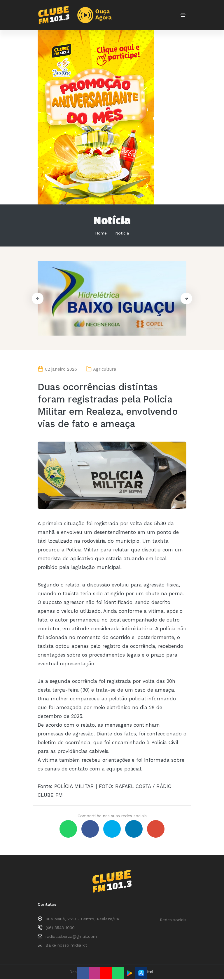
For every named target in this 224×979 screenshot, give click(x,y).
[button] (186, 298)
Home (101, 233)
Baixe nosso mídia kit (66, 945)
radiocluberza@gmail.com (71, 936)
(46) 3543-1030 (60, 927)
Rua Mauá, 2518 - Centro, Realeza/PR (82, 918)
